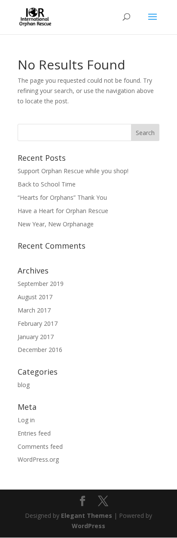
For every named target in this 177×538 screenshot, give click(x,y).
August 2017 (35, 297)
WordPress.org (38, 459)
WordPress (88, 526)
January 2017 (36, 337)
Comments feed (40, 446)
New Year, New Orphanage (56, 224)
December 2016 (40, 350)
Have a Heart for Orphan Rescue (63, 211)
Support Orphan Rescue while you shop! (73, 171)
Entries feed (34, 433)
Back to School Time (47, 184)
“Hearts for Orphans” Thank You (62, 197)
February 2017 (38, 323)
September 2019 (41, 284)
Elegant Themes (86, 515)
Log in (26, 420)
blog (24, 385)
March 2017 (34, 310)
